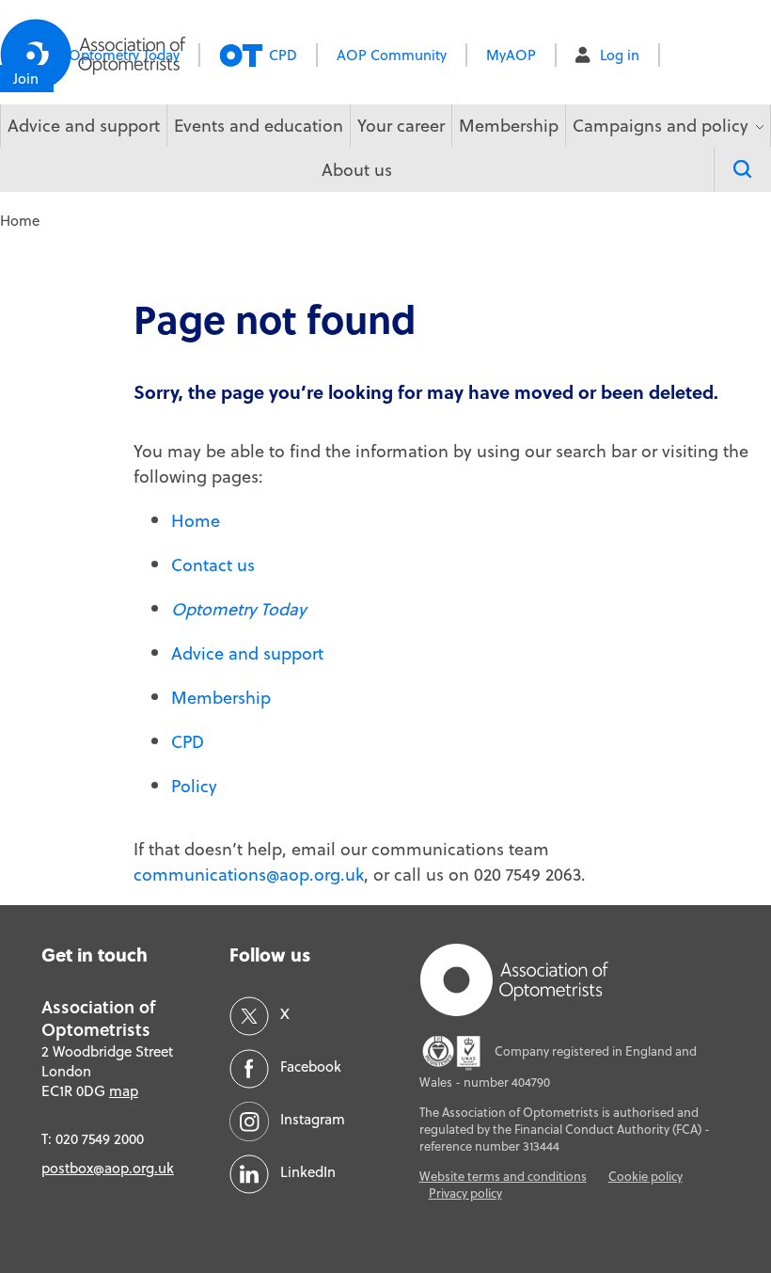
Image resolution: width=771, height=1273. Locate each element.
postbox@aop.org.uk (107, 1168)
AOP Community (392, 55)
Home (195, 521)
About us (357, 170)
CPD (283, 55)
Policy (194, 786)
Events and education (258, 125)
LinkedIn (308, 1172)
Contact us (213, 565)
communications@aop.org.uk (249, 874)
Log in (619, 55)
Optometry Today (124, 55)
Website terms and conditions (503, 1176)
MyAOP (511, 55)
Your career (401, 125)
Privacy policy (465, 1193)
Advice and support (84, 125)
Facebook (310, 1066)
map (123, 1091)
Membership (509, 125)
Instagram (312, 1119)
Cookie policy (645, 1176)
